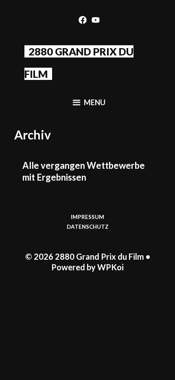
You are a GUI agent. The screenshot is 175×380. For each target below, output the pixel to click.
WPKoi (110, 267)
